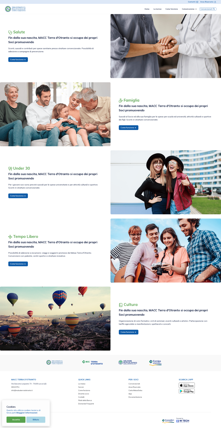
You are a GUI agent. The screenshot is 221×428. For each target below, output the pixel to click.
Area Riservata (206, 2)
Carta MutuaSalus (135, 390)
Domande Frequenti (86, 404)
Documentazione (135, 397)
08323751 (15, 387)
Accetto (16, 419)
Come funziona (17, 59)
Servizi (81, 387)
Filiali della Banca (85, 400)
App (130, 394)
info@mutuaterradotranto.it (21, 390)
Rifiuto (36, 419)
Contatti (192, 2)
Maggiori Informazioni (26, 412)
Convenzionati (206, 9)
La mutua (81, 384)
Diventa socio (83, 394)
